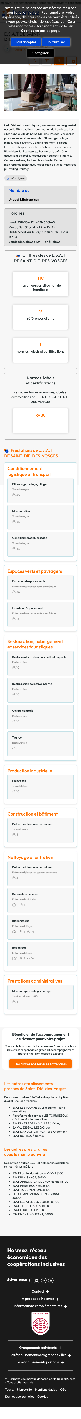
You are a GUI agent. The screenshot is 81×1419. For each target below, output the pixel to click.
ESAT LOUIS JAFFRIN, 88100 (31, 1210)
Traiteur (32, 160)
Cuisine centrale (14, 160)
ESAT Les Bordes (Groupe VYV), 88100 (37, 1173)
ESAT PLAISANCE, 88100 (29, 1177)
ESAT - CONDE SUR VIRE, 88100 (33, 1206)
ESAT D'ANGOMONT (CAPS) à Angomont (39, 1131)
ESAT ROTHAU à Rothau (28, 1136)
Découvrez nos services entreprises (41, 1064)
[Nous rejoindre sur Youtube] (51, 1280)
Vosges (65, 134)
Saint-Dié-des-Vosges (44, 134)
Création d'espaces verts (54, 147)
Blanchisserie (12, 151)
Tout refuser (56, 42)
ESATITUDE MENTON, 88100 (31, 1190)
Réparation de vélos (49, 164)
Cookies (27, 30)
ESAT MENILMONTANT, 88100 (32, 1214)
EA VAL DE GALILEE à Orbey (31, 1127)
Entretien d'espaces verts (20, 147)
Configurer (40, 53)
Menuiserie (45, 160)
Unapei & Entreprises (24, 199)
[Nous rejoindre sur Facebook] (30, 1280)
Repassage (30, 151)
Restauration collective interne (51, 156)
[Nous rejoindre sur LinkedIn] (44, 1280)
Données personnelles (19, 1396)
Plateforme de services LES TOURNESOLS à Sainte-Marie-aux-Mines (40, 1117)
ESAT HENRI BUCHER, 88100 (31, 1186)
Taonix (9, 1389)
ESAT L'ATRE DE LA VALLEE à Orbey (36, 1123)
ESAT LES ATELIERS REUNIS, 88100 (35, 1202)
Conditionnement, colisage (50, 143)
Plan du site (24, 1389)
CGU (63, 1389)
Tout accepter (26, 42)
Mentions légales (46, 1389)
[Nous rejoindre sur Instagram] (37, 1280)
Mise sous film (22, 143)
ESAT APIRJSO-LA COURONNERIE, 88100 (40, 1181)
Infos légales (18, 178)
